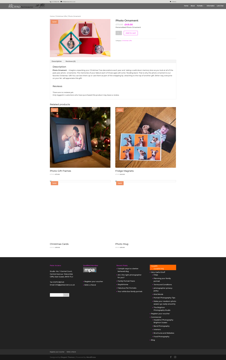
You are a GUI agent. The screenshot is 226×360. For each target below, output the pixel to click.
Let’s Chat (220, 6)
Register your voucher (93, 281)
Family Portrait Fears (126, 281)
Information (210, 6)
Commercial (156, 317)
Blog (153, 340)
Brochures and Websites (164, 333)
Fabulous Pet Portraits (127, 288)
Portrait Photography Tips (164, 298)
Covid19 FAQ (159, 269)
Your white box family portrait (130, 291)
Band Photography (162, 326)
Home (186, 6)
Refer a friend (90, 285)
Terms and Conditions (163, 285)
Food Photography (161, 337)
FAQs (156, 275)
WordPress (91, 357)
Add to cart (131, 33)
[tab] (57, 61)
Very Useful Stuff (158, 272)
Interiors (157, 330)
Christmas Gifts (61, 16)
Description (57, 61)
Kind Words (158, 294)
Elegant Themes (68, 357)
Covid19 (154, 266)
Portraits (200, 6)
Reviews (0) (70, 61)
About (193, 6)
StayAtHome (123, 284)
